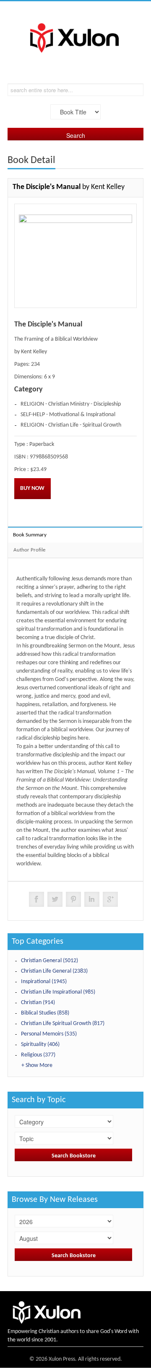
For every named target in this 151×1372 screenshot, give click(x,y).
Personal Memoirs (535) (49, 1034)
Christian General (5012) (49, 961)
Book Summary (30, 535)
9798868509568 (49, 457)
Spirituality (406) (40, 1044)
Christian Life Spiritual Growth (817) (62, 1023)
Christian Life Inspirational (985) (58, 992)
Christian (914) (38, 1002)
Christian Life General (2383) (54, 971)
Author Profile (29, 550)
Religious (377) (38, 1055)
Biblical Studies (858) (45, 1013)
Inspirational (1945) (44, 982)
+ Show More (36, 1065)
